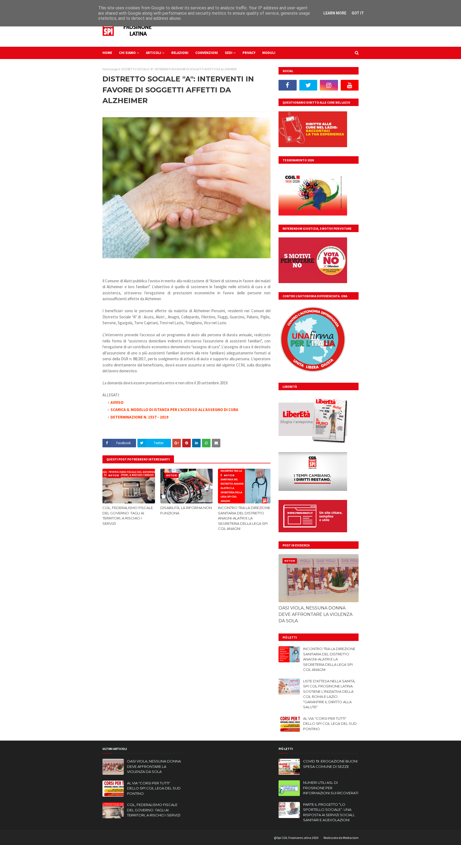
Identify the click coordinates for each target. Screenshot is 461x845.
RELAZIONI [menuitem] (179, 52)
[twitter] (308, 85)
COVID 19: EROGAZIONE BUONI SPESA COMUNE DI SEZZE (330, 764)
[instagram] (329, 85)
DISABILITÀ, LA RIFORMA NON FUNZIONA (186, 510)
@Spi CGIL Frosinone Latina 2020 (296, 838)
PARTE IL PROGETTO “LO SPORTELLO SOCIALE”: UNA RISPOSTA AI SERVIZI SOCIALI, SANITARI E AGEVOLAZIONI (329, 812)
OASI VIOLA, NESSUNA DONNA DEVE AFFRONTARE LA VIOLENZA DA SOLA (315, 614)
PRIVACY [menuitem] (249, 52)
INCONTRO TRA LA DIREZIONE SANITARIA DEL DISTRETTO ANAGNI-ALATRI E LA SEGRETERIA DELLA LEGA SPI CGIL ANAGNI (244, 518)
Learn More (334, 13)
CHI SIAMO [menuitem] (127, 52)
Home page (110, 69)
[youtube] (350, 85)
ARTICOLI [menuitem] (153, 52)
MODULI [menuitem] (268, 52)
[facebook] (288, 85)
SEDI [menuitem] (228, 52)
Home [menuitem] (107, 52)
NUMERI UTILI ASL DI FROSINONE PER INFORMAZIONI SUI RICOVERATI (330, 787)
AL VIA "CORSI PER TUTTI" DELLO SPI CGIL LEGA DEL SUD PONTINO (330, 723)
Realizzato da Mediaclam (341, 838)
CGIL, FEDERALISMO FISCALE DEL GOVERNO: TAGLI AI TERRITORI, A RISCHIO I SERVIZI (127, 516)
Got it (358, 13)
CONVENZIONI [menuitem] (206, 52)
